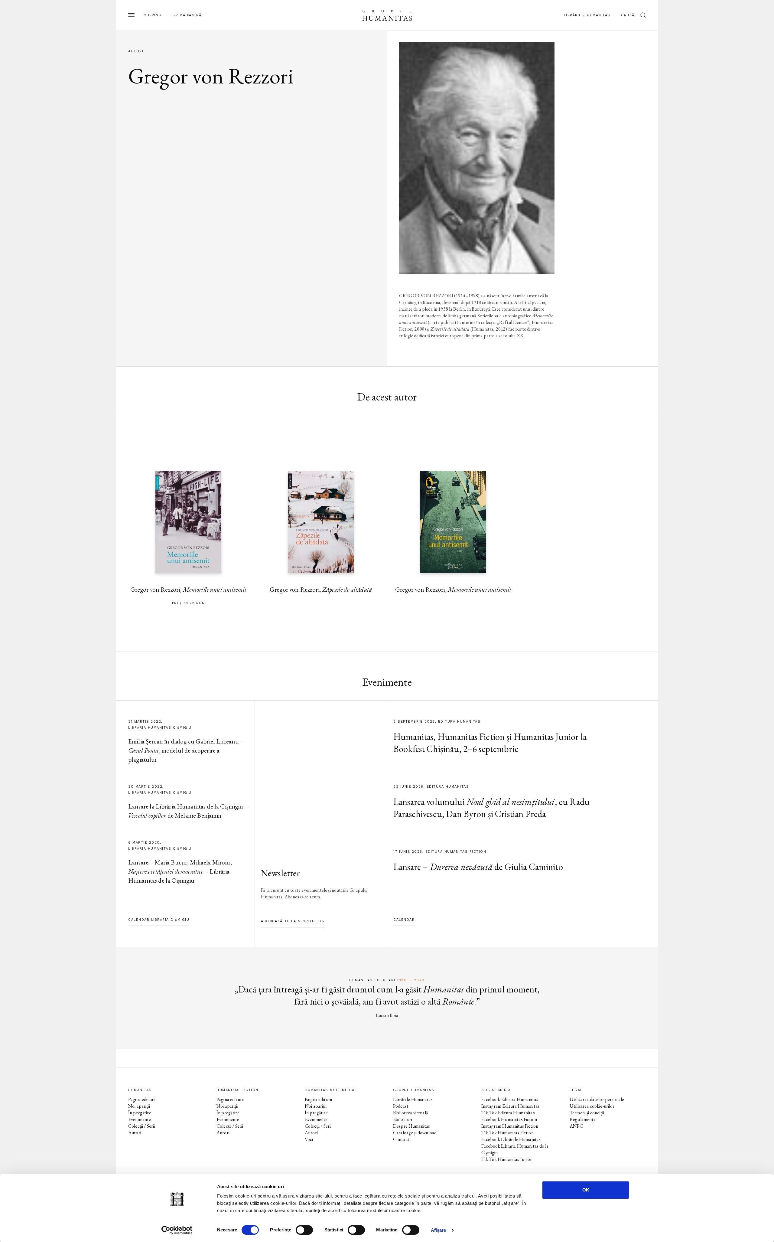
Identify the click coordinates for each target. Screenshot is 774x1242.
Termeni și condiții (587, 1113)
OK (585, 1189)
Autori (134, 1132)
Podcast (400, 1106)
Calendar (404, 920)
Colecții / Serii (141, 1126)
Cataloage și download (415, 1132)
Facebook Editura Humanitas (509, 1099)
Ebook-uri (402, 1119)
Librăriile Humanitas (587, 15)
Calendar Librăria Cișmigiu (158, 920)
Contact (401, 1139)
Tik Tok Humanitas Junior (506, 1159)
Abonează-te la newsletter (293, 921)
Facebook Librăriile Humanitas (511, 1139)
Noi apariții (139, 1106)
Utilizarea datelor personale (597, 1099)
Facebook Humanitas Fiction (509, 1119)
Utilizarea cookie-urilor (592, 1106)
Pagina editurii (141, 1099)
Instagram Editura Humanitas (510, 1106)
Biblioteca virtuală (410, 1113)
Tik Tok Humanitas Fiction (507, 1132)
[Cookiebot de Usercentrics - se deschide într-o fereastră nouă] (177, 1230)
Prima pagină (188, 15)
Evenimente (139, 1119)
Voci (309, 1139)
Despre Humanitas (411, 1126)
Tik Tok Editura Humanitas (508, 1113)
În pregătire (139, 1113)
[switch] (304, 1230)
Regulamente (583, 1119)
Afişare (438, 1230)
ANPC (576, 1126)
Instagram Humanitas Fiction (509, 1126)
